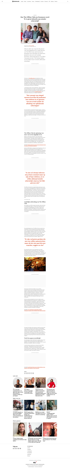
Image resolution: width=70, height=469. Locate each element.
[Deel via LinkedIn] (33, 373)
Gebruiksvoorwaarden (41, 464)
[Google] (13, 448)
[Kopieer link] (25, 373)
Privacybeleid (31, 464)
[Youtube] (20, 448)
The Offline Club (31, 78)
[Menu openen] (2, 1)
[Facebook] (17, 448)
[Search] (67, 1)
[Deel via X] (31, 373)
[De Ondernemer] (15, 1)
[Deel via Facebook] (29, 373)
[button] (35, 464)
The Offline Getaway (38, 91)
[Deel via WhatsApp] (27, 373)
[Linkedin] (15, 448)
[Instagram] (18, 448)
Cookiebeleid (27, 464)
